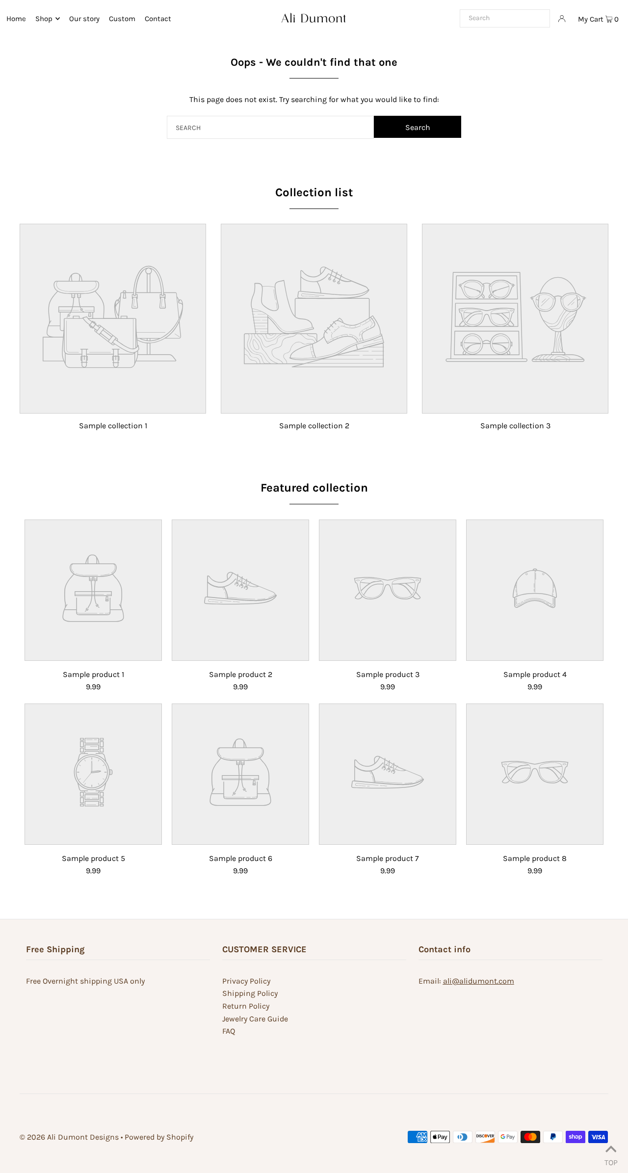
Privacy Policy (246, 981)
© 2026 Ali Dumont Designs (69, 1137)
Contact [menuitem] (158, 18)
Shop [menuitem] (43, 18)
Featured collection (314, 488)
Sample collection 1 (113, 425)
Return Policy (245, 1006)
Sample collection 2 (314, 425)
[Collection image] (113, 406)
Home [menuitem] (16, 18)
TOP (611, 1160)
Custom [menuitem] (122, 18)
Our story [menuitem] (84, 18)
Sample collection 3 (515, 425)
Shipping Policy (250, 993)
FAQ (228, 1031)
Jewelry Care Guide (255, 1018)
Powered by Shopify (159, 1137)
